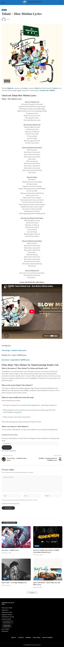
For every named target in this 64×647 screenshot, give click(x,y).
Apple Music (54, 429)
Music (4, 10)
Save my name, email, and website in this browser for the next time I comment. (20, 500)
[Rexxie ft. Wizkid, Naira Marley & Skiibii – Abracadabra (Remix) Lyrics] (47, 537)
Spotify (45, 429)
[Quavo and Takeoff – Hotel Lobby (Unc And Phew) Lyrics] (47, 569)
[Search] (60, 2)
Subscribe (7, 447)
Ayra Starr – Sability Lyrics (10, 550)
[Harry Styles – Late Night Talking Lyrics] (16, 569)
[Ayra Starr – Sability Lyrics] (16, 537)
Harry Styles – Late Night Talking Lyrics (14, 582)
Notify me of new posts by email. (11, 503)
